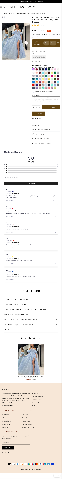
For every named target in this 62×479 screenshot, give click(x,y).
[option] (16, 41)
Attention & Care (27, 424)
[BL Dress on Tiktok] (9, 452)
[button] (38, 25)
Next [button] (26, 43)
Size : (38, 52)
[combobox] (56, 177)
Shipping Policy (6, 421)
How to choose (26, 421)
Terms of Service (37, 403)
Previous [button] (5, 43)
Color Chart (25, 418)
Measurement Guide (28, 427)
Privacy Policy (36, 400)
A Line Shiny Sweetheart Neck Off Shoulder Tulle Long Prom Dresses (31, 377)
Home (5, 13)
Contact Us (5, 427)
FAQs (3, 418)
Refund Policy (6, 424)
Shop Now (40, 1)
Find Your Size (38, 61)
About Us (35, 393)
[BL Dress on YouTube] (5, 452)
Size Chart (25, 415)
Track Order (5, 415)
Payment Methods (37, 396)
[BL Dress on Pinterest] (2, 452)
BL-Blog (34, 406)
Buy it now (39, 113)
